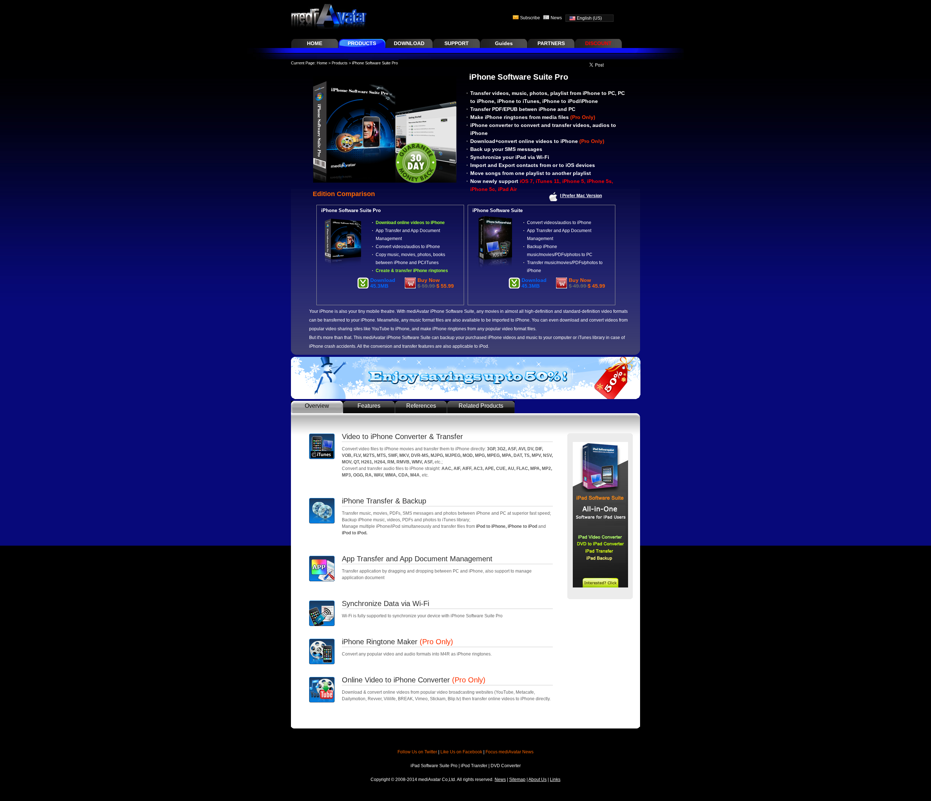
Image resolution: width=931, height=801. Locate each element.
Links (555, 779)
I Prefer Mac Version (581, 195)
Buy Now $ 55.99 (435, 283)
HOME (314, 43)
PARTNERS (551, 43)
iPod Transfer (474, 765)
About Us (537, 779)
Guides (504, 43)
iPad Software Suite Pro (435, 765)
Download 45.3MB (382, 283)
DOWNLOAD (409, 43)
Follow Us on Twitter (417, 751)
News (556, 17)
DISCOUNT (598, 43)
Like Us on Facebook (461, 751)
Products (340, 63)
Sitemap (517, 779)
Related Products (481, 406)
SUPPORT (456, 43)
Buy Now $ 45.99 (587, 283)
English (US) (589, 18)
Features (368, 406)
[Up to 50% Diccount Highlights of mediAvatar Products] (465, 397)
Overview (317, 406)
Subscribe (530, 17)
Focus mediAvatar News (510, 751)
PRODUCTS (362, 43)
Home (322, 63)
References (421, 406)
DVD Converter (506, 765)
